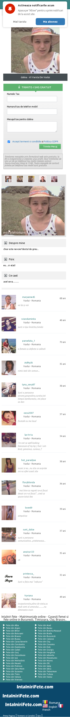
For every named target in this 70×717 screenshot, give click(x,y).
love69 (28, 508)
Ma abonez (50, 21)
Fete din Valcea (13, 677)
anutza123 (28, 552)
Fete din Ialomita (46, 655)
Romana (54, 702)
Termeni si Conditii (26, 716)
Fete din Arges (13, 628)
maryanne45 (28, 297)
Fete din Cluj (44, 642)
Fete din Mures (45, 660)
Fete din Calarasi (46, 639)
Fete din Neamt (13, 663)
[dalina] (8, 178)
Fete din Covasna (46, 644)
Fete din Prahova (14, 666)
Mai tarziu (19, 21)
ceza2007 (29, 413)
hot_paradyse (28, 460)
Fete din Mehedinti (15, 660)
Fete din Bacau (45, 628)
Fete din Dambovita (15, 647)
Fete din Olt (44, 663)
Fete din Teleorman (47, 671)
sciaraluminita (28, 319)
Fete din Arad (44, 625)
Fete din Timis (13, 674)
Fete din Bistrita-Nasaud (49, 631)
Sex (39, 716)
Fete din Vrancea (14, 679)
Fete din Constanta (15, 644)
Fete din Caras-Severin (16, 642)
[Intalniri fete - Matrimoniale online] (34, 686)
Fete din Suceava (14, 671)
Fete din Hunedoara (15, 655)
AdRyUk (28, 362)
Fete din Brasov (13, 636)
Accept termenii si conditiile (26, 141)
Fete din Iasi (12, 658)
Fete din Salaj (44, 666)
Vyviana (28, 595)
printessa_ (28, 574)
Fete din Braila (45, 633)
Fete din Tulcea (45, 674)
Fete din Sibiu (44, 669)
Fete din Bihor (13, 631)
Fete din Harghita (46, 652)
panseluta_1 (28, 341)
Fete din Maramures (47, 658)
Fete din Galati (13, 650)
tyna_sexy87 (28, 384)
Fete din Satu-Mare (15, 669)
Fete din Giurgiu (46, 650)
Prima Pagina (9, 716)
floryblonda (28, 482)
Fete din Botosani (14, 633)
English (52, 706)
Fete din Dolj (44, 647)
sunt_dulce (28, 529)
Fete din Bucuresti (47, 636)
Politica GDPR (51, 141)
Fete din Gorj (12, 652)
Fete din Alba (12, 625)
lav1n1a (29, 435)
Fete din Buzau (13, 639)
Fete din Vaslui (45, 677)
